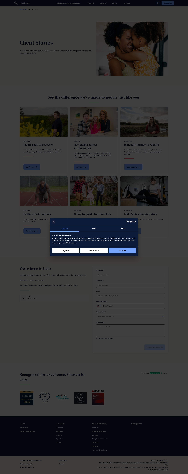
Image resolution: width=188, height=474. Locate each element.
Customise (93, 250)
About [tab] (123, 228)
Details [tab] (94, 228)
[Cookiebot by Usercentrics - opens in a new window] (127, 222)
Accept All (122, 250)
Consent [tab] (65, 229)
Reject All (66, 250)
